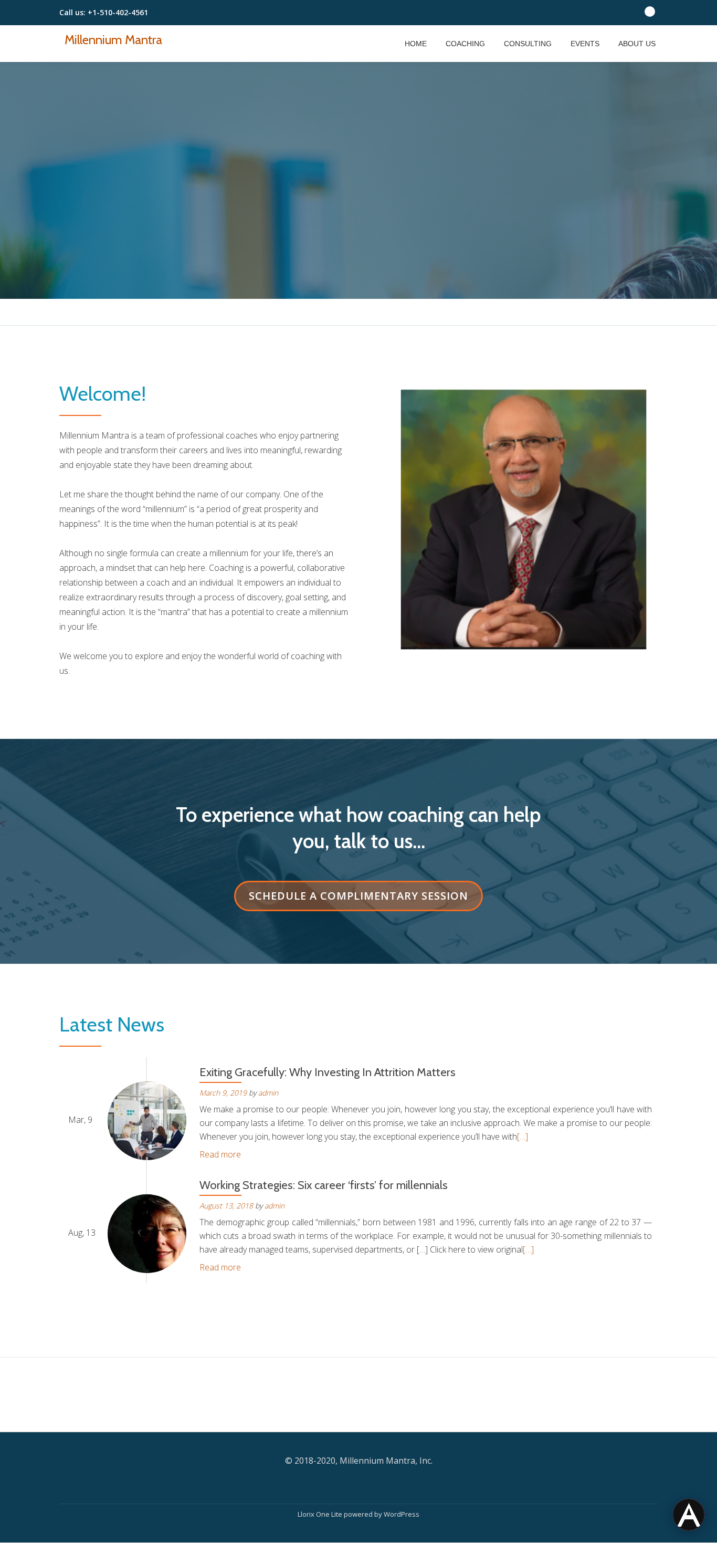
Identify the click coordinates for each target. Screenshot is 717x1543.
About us (637, 43)
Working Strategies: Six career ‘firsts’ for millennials (323, 1185)
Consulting (528, 43)
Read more (220, 1154)
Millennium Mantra (113, 39)
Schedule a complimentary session (366, 896)
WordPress (401, 1514)
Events (585, 43)
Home (416, 43)
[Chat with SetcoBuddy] (688, 1514)
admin (268, 1093)
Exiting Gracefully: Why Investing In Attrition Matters (327, 1072)
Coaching (465, 43)
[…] (522, 1136)
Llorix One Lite (321, 1514)
